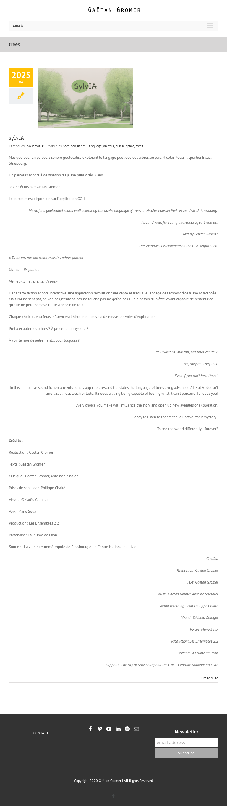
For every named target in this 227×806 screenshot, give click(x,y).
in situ (81, 146)
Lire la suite (209, 678)
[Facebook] (90, 728)
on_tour (108, 146)
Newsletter (186, 731)
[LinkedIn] (118, 728)
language (95, 146)
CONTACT (40, 732)
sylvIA (16, 138)
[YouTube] (108, 728)
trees (139, 146)
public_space (125, 146)
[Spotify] (127, 728)
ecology (70, 146)
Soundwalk (35, 146)
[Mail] (136, 728)
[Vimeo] (99, 728)
